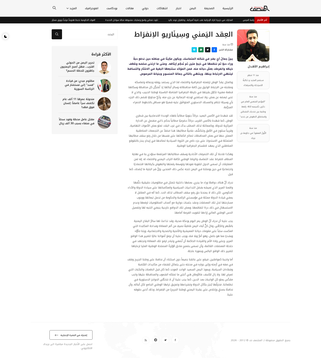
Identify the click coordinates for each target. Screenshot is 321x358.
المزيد (73, 8)
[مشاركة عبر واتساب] (201, 49)
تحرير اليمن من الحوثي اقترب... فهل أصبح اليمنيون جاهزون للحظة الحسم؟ (77, 66)
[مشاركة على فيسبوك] (214, 49)
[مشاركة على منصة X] (207, 49)
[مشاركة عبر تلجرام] (194, 49)
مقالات (130, 8)
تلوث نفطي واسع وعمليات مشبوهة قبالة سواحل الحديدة (136, 20)
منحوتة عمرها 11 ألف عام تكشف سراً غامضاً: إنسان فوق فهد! (78, 103)
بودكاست (111, 8)
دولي (145, 8)
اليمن (192, 8)
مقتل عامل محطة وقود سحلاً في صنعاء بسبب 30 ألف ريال (76, 121)
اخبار (178, 8)
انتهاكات (162, 8)
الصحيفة (209, 8)
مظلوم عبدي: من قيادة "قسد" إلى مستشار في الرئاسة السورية (79, 84)
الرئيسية (228, 8)
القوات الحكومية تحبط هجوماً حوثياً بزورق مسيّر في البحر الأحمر (71, 20)
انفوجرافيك (91, 8)
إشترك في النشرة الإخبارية (73, 335)
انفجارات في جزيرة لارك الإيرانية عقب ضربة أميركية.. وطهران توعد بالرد (205, 20)
